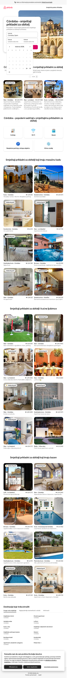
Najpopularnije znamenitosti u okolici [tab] (29, 610)
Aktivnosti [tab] (46, 610)
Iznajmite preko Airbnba (54, 7)
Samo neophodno (32, 667)
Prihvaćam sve (13, 667)
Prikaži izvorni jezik (47, 2)
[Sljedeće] (36, 76)
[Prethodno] (30, 76)
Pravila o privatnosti (30, 675)
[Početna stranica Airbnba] (8, 7)
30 (30, 68)
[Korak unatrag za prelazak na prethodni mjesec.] (9, 46)
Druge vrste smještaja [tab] (10, 610)
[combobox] (22, 35)
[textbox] (14, 42)
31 (9, 72)
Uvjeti (39, 675)
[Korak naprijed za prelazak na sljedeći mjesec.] (29, 46)
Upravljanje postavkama (51, 667)
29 (26, 68)
